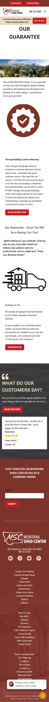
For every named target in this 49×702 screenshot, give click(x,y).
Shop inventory (17, 212)
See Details (39, 21)
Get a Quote (24, 664)
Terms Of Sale (24, 634)
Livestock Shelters (24, 596)
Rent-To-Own (24, 613)
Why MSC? (25, 616)
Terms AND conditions (24, 637)
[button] (10, 431)
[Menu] (45, 11)
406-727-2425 (35, 11)
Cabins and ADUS (24, 585)
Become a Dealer (24, 671)
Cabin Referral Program (24, 630)
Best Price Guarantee (24, 654)
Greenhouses (25, 589)
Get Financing (24, 657)
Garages (24, 578)
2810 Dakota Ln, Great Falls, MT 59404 (24, 549)
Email (7, 490)
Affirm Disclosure (24, 640)
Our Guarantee (24, 627)
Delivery (24, 603)
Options (24, 599)
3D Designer (32, 3)
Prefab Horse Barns (24, 592)
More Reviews (12, 409)
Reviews (24, 623)
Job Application (24, 678)
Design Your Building (24, 571)
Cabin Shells (24, 582)
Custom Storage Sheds (24, 575)
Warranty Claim (24, 675)
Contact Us (24, 668)
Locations (16, 3)
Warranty (24, 620)
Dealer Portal (24, 644)
